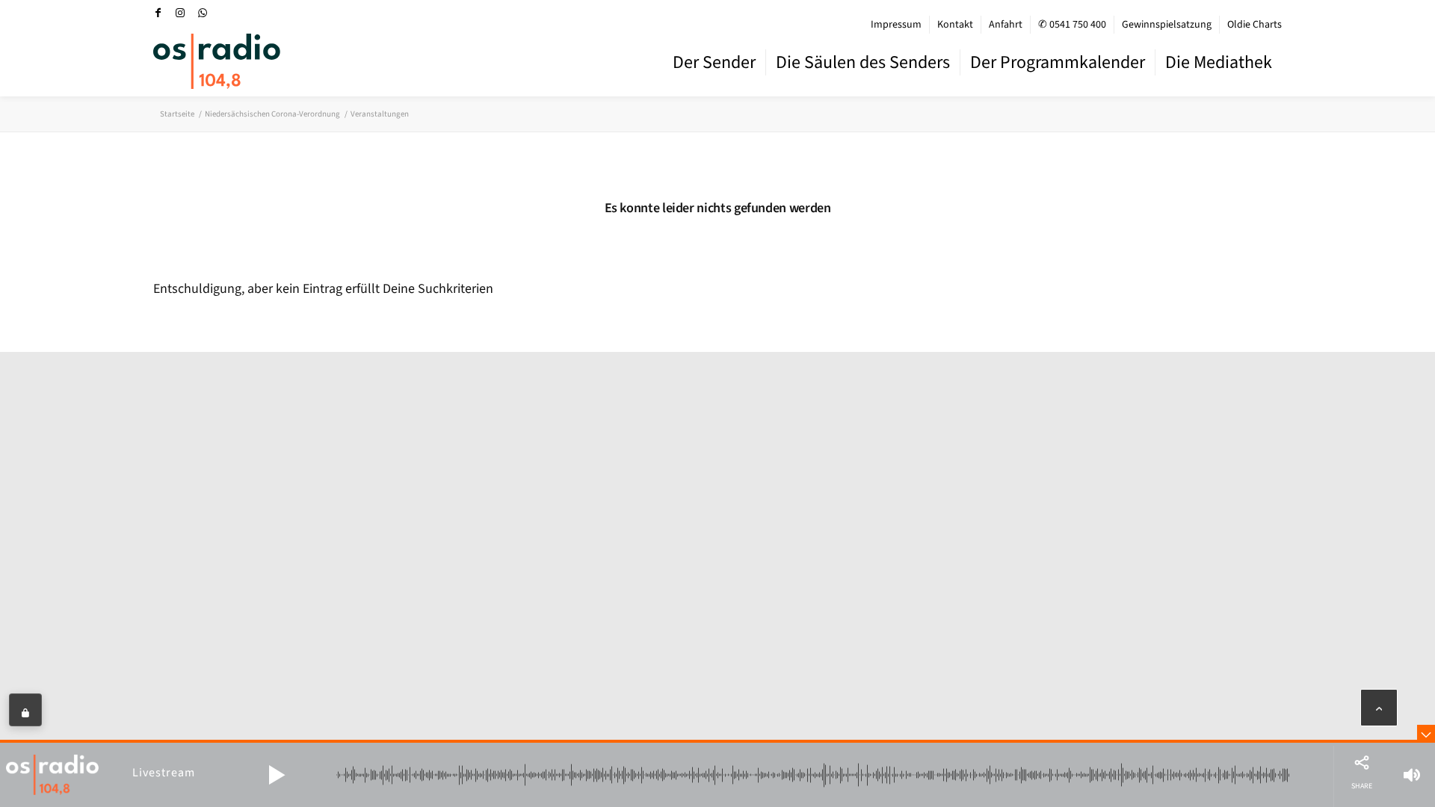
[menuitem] (896, 25)
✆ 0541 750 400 (1072, 24)
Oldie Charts (1254, 24)
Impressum (896, 24)
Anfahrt (1005, 24)
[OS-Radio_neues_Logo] (216, 61)
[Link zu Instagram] (180, 12)
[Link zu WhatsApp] (202, 12)
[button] (276, 775)
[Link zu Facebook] (157, 12)
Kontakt (955, 24)
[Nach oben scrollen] (1379, 707)
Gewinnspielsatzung (1167, 24)
